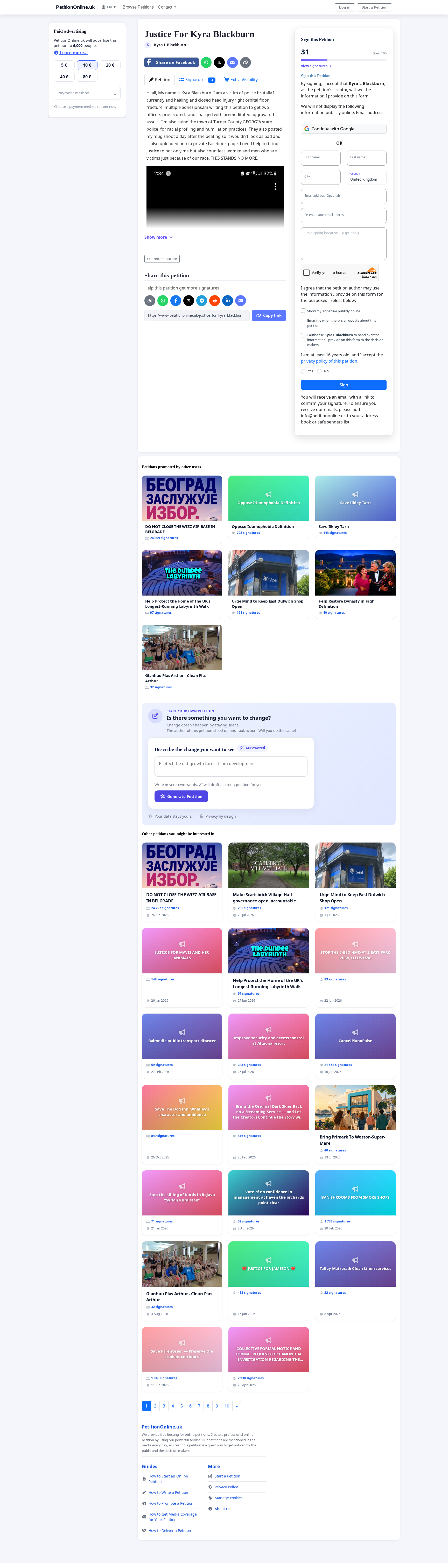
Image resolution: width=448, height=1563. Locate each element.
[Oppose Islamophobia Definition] (268, 507)
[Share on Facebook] (175, 300)
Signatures (198, 79)
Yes (310, 371)
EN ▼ (111, 7)
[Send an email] (232, 62)
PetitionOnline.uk (75, 7)
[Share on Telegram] (201, 300)
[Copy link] (245, 62)
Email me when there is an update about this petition (341, 323)
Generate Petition (184, 796)
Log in (345, 7)
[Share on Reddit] (214, 300)
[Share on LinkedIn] (227, 300)
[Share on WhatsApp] (206, 62)
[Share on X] (219, 62)
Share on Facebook (175, 62)
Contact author (164, 258)
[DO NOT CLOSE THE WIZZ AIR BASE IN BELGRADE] (182, 510)
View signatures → (316, 65)
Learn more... (73, 52)
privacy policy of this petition (329, 361)
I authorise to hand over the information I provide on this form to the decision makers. (345, 340)
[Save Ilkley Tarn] (355, 507)
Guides (149, 1466)
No (326, 371)
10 (227, 1406)
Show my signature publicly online (333, 311)
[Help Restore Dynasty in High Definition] (355, 584)
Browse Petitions (138, 7)
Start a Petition (374, 7)
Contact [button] (165, 7)
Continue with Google (333, 129)
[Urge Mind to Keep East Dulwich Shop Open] (268, 584)
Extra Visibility (243, 79)
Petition (162, 79)
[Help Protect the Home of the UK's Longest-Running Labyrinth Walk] (182, 584)
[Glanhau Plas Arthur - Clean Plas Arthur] (182, 659)
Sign (344, 385)
